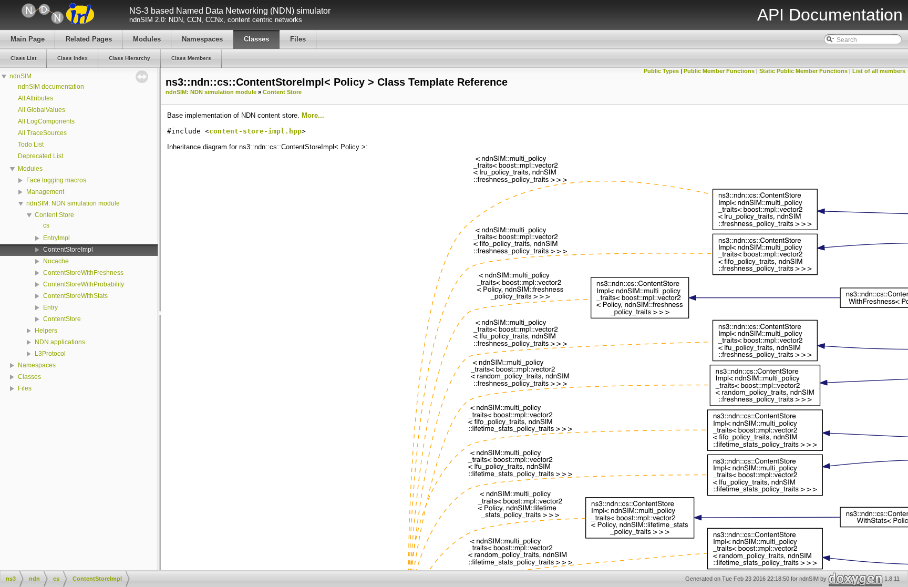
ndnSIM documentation (51, 86)
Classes (29, 376)
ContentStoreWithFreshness (83, 272)
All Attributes (35, 98)
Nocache (56, 261)
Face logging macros (56, 180)
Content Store (54, 215)
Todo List (31, 144)
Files (25, 388)
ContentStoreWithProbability (83, 284)
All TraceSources (42, 133)
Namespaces (37, 365)
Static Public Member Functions (803, 71)
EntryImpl (56, 238)
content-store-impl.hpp (255, 131)
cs (46, 225)
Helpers (46, 330)
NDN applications (60, 342)
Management (45, 191)
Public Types (661, 71)
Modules (30, 168)
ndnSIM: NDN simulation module (73, 203)
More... (313, 115)
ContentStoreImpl (68, 249)
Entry (50, 307)
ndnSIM (20, 76)
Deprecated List (40, 156)
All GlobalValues (41, 110)
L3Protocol (50, 353)
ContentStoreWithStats (75, 296)
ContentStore (62, 319)
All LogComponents (46, 121)
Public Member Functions (719, 71)
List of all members (878, 71)
